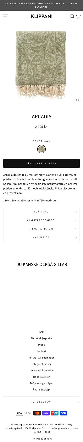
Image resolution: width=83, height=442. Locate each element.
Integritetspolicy (41, 364)
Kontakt (41, 351)
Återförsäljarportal (42, 338)
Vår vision (41, 237)
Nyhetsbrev (40, 402)
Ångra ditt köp (41, 389)
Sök (41, 332)
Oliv (41, 149)
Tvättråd (41, 211)
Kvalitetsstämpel (42, 220)
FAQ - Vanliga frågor (41, 383)
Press (41, 345)
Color (41, 141)
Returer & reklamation (42, 357)
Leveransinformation (42, 370)
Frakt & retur (41, 228)
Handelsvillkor (41, 377)
